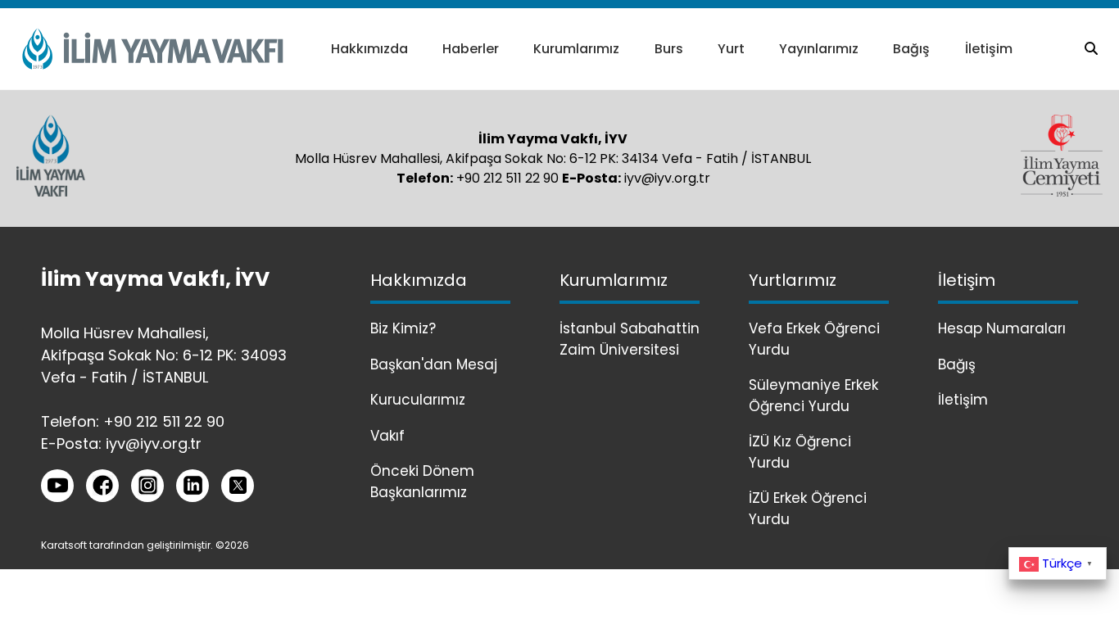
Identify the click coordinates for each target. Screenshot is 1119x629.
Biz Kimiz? (403, 328)
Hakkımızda (369, 48)
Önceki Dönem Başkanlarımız (422, 481)
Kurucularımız (417, 400)
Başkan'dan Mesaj (433, 364)
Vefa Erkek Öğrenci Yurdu (814, 339)
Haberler (470, 48)
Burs (669, 48)
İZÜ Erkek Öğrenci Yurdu (808, 508)
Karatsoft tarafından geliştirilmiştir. (127, 545)
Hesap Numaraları (1002, 328)
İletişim (989, 48)
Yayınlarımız (819, 48)
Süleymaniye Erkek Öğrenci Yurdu (813, 395)
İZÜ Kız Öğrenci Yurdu (800, 452)
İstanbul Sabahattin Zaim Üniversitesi (630, 339)
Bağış (911, 48)
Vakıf (387, 436)
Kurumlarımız (576, 48)
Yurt (731, 48)
